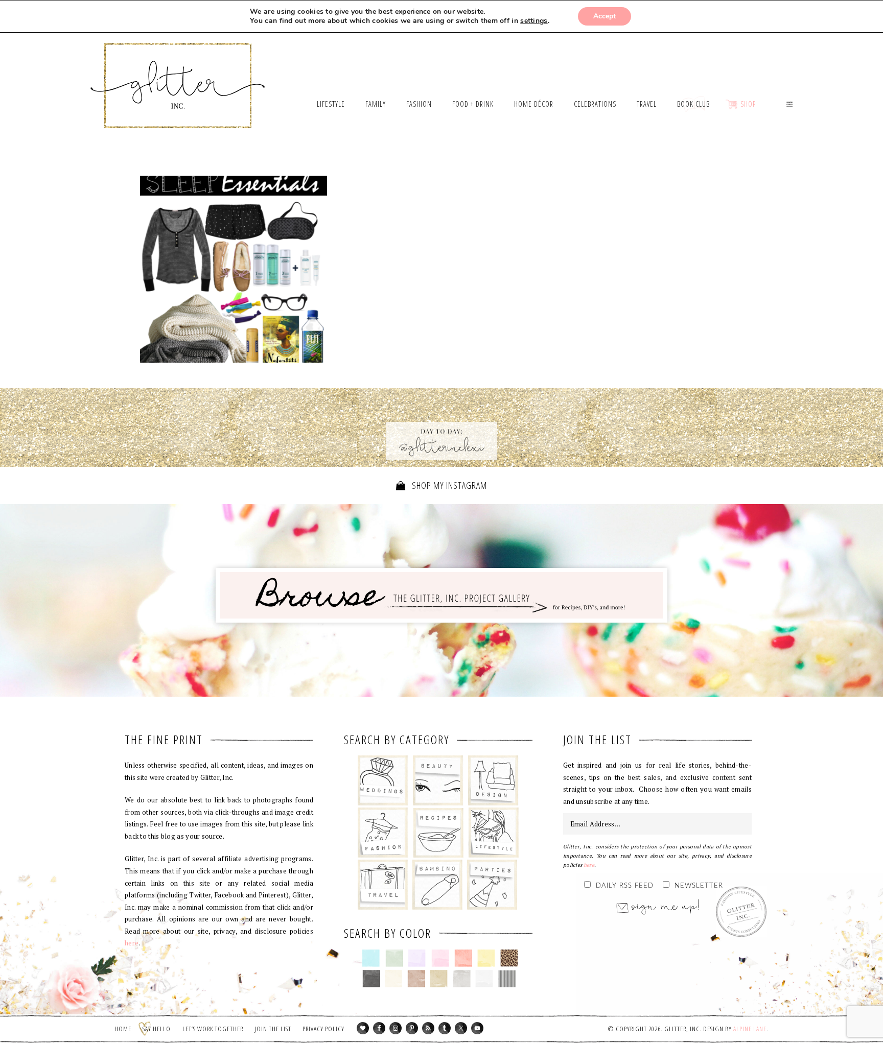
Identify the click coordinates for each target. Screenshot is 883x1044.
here (131, 942)
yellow (486, 958)
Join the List (272, 1028)
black (371, 978)
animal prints (509, 958)
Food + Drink (438, 833)
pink (440, 958)
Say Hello (157, 1028)
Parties (492, 885)
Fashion (383, 833)
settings (533, 21)
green (394, 958)
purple (417, 958)
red (463, 958)
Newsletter (699, 886)
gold (439, 978)
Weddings (383, 780)
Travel (383, 885)
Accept (604, 16)
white (484, 978)
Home (122, 1028)
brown (416, 978)
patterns (507, 978)
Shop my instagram (448, 485)
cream (394, 978)
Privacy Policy (323, 1028)
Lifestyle (493, 833)
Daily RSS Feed (625, 886)
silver (462, 978)
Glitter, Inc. (178, 73)
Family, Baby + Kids (437, 885)
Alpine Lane (749, 1028)
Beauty (438, 780)
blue (371, 958)
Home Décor (493, 780)
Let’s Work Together (212, 1028)
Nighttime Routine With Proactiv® (233, 269)
